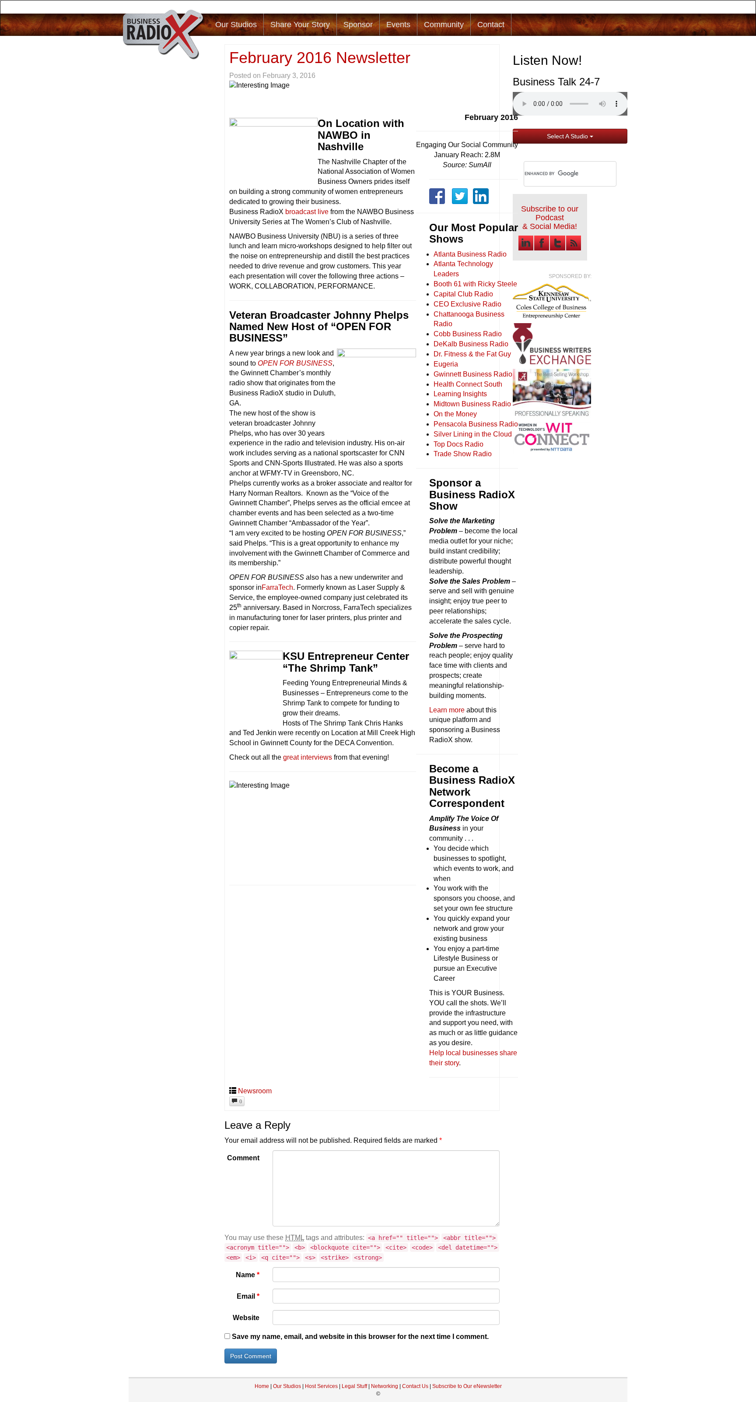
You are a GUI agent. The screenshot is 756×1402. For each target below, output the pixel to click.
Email (248, 1296)
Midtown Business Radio (472, 404)
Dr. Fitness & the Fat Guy (472, 354)
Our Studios (236, 24)
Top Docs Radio (458, 444)
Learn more (447, 710)
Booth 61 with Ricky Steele (475, 284)
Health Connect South (468, 384)
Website (246, 1317)
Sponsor (358, 24)
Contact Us (416, 1386)
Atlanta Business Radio (470, 254)
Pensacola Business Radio (476, 424)
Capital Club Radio (463, 294)
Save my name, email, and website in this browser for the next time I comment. (360, 1336)
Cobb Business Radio (468, 334)
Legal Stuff (354, 1386)
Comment (243, 1158)
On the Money (455, 414)
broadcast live (307, 211)
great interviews (307, 757)
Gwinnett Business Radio (473, 374)
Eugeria (446, 364)
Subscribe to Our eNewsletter (467, 1386)
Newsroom (255, 1091)
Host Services (321, 1386)
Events (398, 24)
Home (262, 1386)
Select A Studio (568, 136)
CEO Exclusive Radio (467, 304)
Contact (490, 24)
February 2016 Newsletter (319, 58)
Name (247, 1275)
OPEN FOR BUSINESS (295, 363)
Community (444, 24)
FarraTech (277, 587)
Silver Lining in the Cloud (473, 434)
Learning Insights (460, 394)
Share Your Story (300, 24)
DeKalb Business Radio (471, 344)
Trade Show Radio (463, 454)
